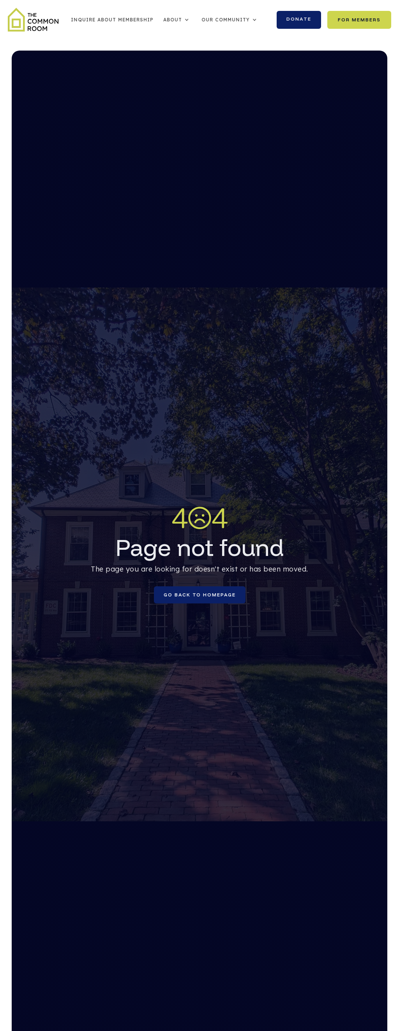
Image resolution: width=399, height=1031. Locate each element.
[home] (33, 20)
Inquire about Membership (112, 20)
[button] (176, 19)
